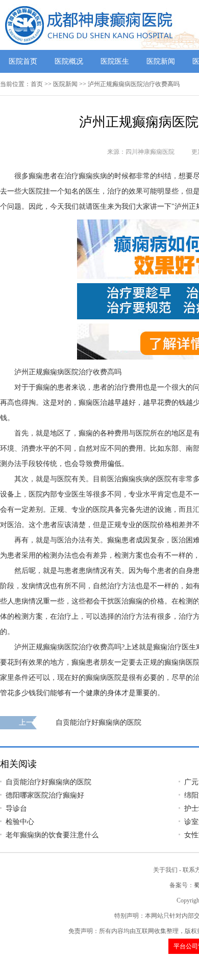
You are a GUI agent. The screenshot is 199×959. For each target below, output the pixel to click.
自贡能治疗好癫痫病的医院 (98, 722)
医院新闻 (160, 61)
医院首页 (23, 61)
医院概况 (69, 61)
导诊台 (16, 808)
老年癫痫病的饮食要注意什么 (52, 835)
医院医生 (115, 61)
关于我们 (165, 869)
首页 (37, 84)
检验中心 (20, 822)
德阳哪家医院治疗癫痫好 (45, 795)
